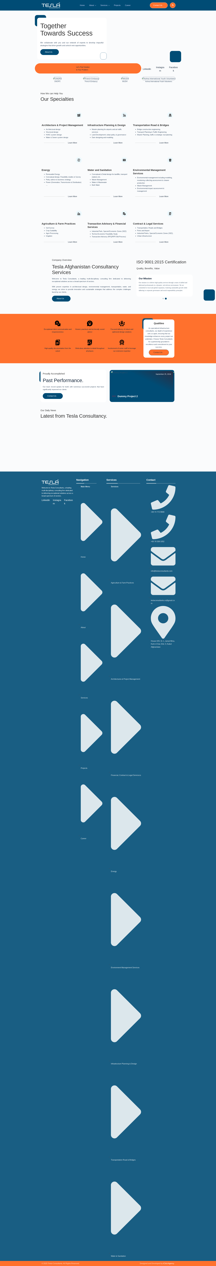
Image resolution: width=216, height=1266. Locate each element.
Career (127, 5)
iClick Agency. (168, 1263)
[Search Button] (173, 5)
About (91, 5)
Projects (117, 5)
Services (103, 5)
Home (82, 5)
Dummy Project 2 (128, 396)
